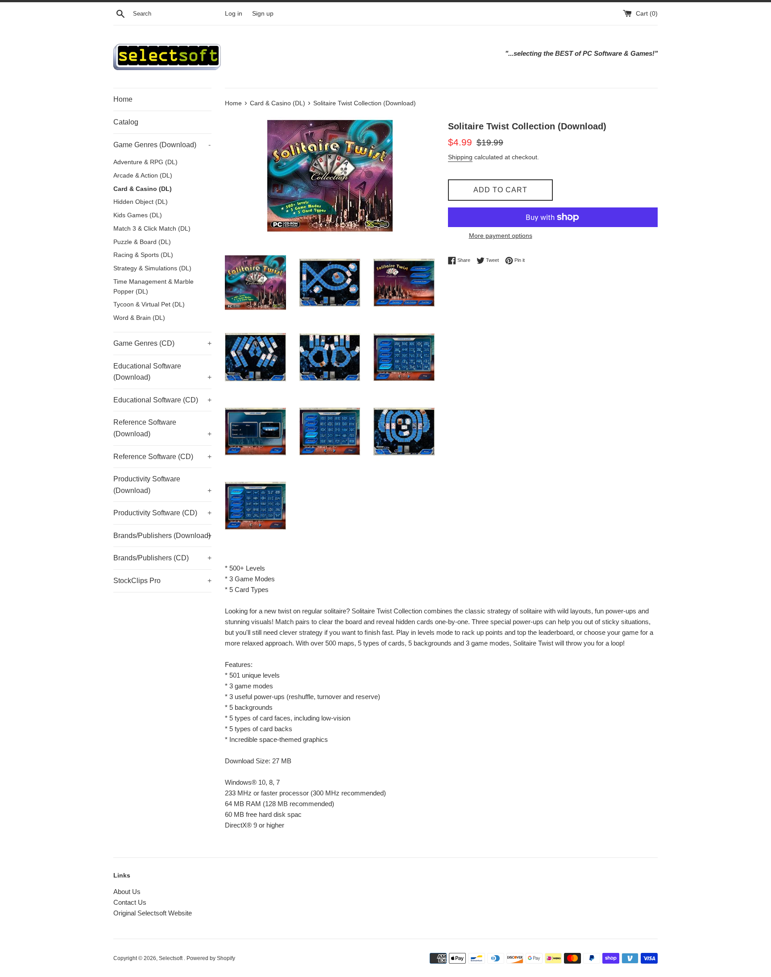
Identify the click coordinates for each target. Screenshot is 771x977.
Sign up (263, 13)
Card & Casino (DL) (142, 189)
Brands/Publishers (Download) (162, 535)
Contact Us (129, 902)
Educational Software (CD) (162, 400)
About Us (127, 891)
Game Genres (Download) (162, 145)
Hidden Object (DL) (140, 202)
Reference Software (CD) (162, 456)
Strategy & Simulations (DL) (152, 268)
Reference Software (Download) (162, 428)
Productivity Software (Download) (162, 484)
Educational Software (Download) (162, 371)
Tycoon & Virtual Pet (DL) (149, 304)
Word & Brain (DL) (139, 318)
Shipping (460, 157)
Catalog (125, 122)
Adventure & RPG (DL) (145, 162)
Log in (233, 13)
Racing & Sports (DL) (143, 255)
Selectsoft (171, 958)
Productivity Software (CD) (162, 513)
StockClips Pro (162, 580)
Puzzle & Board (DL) (142, 242)
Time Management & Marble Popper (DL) (153, 286)
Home (123, 99)
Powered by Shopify (211, 958)
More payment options (500, 235)
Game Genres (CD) (162, 343)
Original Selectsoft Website (152, 913)
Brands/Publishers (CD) (162, 558)
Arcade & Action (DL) (142, 175)
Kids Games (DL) (137, 215)
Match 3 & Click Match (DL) (152, 228)
